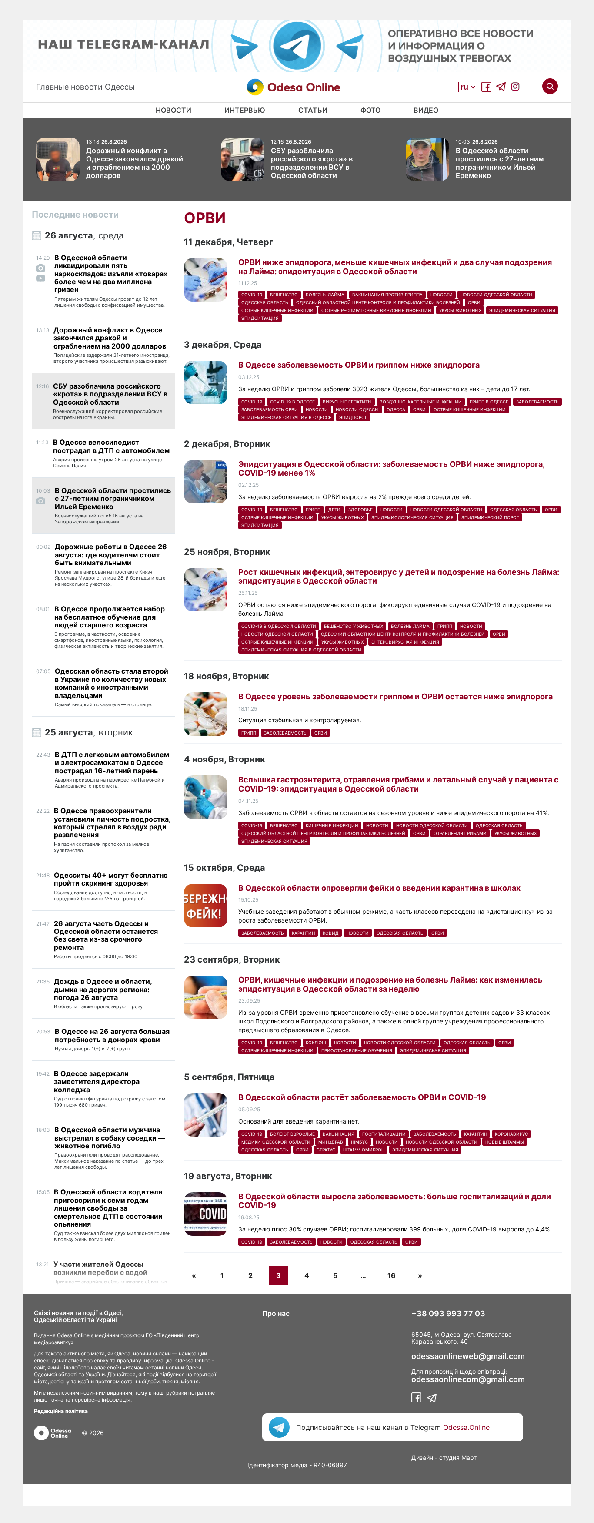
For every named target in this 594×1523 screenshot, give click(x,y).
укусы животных (460, 310)
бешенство (284, 294)
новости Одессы (357, 409)
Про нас (276, 1313)
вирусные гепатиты (347, 401)
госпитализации (384, 1134)
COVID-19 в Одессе (292, 401)
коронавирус (511, 1134)
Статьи (312, 110)
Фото (370, 110)
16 (391, 1275)
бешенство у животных (353, 626)
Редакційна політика (61, 1411)
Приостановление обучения (356, 1050)
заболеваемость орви (269, 409)
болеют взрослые (292, 1134)
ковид (331, 933)
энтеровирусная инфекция (405, 641)
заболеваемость (537, 401)
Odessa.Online (466, 1427)
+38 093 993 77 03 (448, 1313)
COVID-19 (251, 294)
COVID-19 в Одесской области (278, 626)
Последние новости (75, 214)
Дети (334, 509)
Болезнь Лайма (325, 294)
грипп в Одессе (489, 401)
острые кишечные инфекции (277, 310)
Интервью (244, 110)
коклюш (316, 1042)
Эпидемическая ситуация (522, 310)
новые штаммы (504, 1141)
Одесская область (264, 302)
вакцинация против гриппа (387, 294)
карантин (303, 933)
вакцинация (338, 1134)
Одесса (396, 409)
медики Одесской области (275, 1141)
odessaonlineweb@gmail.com (468, 1356)
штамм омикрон (363, 1149)
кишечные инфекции (332, 825)
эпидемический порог (490, 517)
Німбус (359, 1141)
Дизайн (422, 1457)
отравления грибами (460, 833)
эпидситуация (260, 318)
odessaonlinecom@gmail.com (468, 1379)
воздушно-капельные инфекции (421, 401)
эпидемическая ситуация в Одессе (286, 417)
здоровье (360, 509)
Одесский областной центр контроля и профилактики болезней (378, 302)
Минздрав (330, 1141)
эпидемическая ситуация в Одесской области (301, 649)
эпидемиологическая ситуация (412, 517)
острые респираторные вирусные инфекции (376, 310)
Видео (426, 110)
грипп (313, 509)
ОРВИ (474, 302)
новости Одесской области (496, 294)
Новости (173, 110)
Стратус (326, 1149)
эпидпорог (353, 417)
